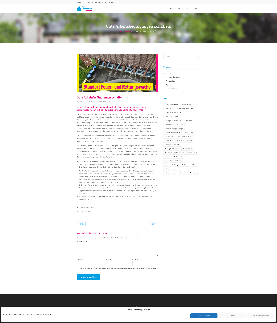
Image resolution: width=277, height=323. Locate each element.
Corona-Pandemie (171, 117)
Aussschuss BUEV (188, 105)
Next (153, 224)
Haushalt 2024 (189, 133)
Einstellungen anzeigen (260, 316)
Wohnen (193, 173)
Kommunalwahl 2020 (184, 141)
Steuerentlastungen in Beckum (176, 165)
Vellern (194, 165)
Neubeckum (187, 149)
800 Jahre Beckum (171, 105)
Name (80, 260)
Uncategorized (171, 89)
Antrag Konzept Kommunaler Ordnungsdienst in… (99, 2)
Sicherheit (178, 157)
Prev (82, 224)
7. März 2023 (82, 101)
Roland (167, 157)
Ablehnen (232, 316)
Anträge (128, 31)
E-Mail (108, 260)
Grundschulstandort (172, 133)
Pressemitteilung (172, 81)
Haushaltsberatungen (174, 77)
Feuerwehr (90, 207)
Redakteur (94, 101)
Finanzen (168, 125)
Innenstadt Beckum (184, 137)
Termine (169, 85)
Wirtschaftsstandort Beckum (175, 173)
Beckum (82, 207)
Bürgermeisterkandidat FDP (185, 109)
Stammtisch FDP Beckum (174, 161)
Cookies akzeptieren (203, 316)
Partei (188, 8)
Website (135, 260)
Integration (169, 141)
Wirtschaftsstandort (172, 169)
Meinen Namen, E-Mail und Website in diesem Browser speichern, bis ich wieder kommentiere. (118, 268)
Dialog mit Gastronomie (173, 121)
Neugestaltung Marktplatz (174, 153)
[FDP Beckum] (85, 8)
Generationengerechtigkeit (174, 129)
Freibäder (179, 125)
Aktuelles (197, 8)
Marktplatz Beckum (172, 149)
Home (172, 8)
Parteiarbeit (192, 153)
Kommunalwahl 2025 (172, 145)
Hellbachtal (169, 137)
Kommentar (82, 242)
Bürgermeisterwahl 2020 (174, 113)
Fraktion (180, 8)
